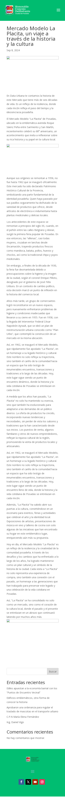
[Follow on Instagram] (42, 782)
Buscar (53, 671)
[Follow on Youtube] (35, 782)
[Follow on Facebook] (21, 782)
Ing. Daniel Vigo (15, 722)
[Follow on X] (28, 782)
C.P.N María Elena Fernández (23, 716)
